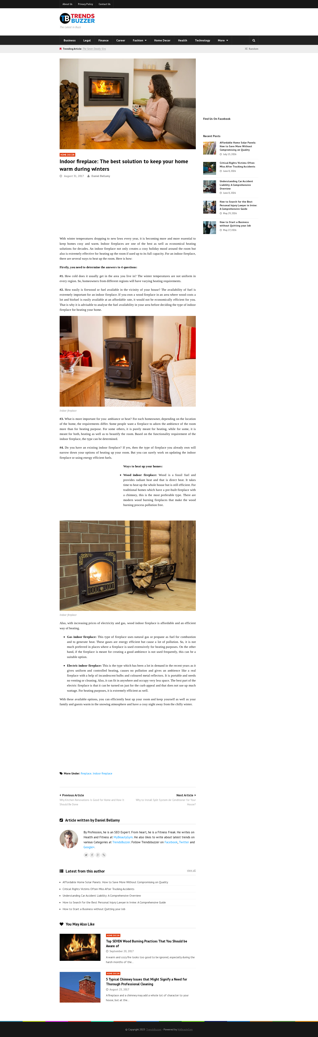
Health (182, 40)
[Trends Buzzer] (77, 21)
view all (191, 870)
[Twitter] (86, 855)
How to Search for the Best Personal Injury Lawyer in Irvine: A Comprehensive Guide (114, 902)
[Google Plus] (97, 855)
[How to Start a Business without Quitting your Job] (209, 227)
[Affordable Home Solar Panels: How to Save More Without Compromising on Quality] (209, 148)
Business (70, 40)
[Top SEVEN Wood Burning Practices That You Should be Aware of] (80, 947)
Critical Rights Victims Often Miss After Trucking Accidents (98, 889)
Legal (87, 40)
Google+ (89, 847)
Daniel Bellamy (100, 176)
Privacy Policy (85, 4)
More (221, 40)
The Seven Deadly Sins (94, 48)
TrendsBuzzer (121, 842)
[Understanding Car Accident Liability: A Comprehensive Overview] (209, 186)
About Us (67, 4)
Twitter (184, 842)
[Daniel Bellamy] (103, 855)
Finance (103, 40)
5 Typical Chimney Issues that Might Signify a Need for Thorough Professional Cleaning (146, 981)
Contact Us (104, 4)
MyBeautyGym (123, 837)
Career (120, 40)
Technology (202, 40)
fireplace (86, 773)
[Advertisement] (206, 21)
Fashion (138, 40)
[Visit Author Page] (69, 839)
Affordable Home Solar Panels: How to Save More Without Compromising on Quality (115, 882)
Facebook (171, 842)
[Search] (253, 40)
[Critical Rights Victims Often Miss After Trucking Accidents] (209, 168)
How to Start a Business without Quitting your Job (94, 909)
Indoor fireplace (102, 773)
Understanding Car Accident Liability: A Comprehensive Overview (102, 895)
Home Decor (162, 40)
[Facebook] (92, 855)
